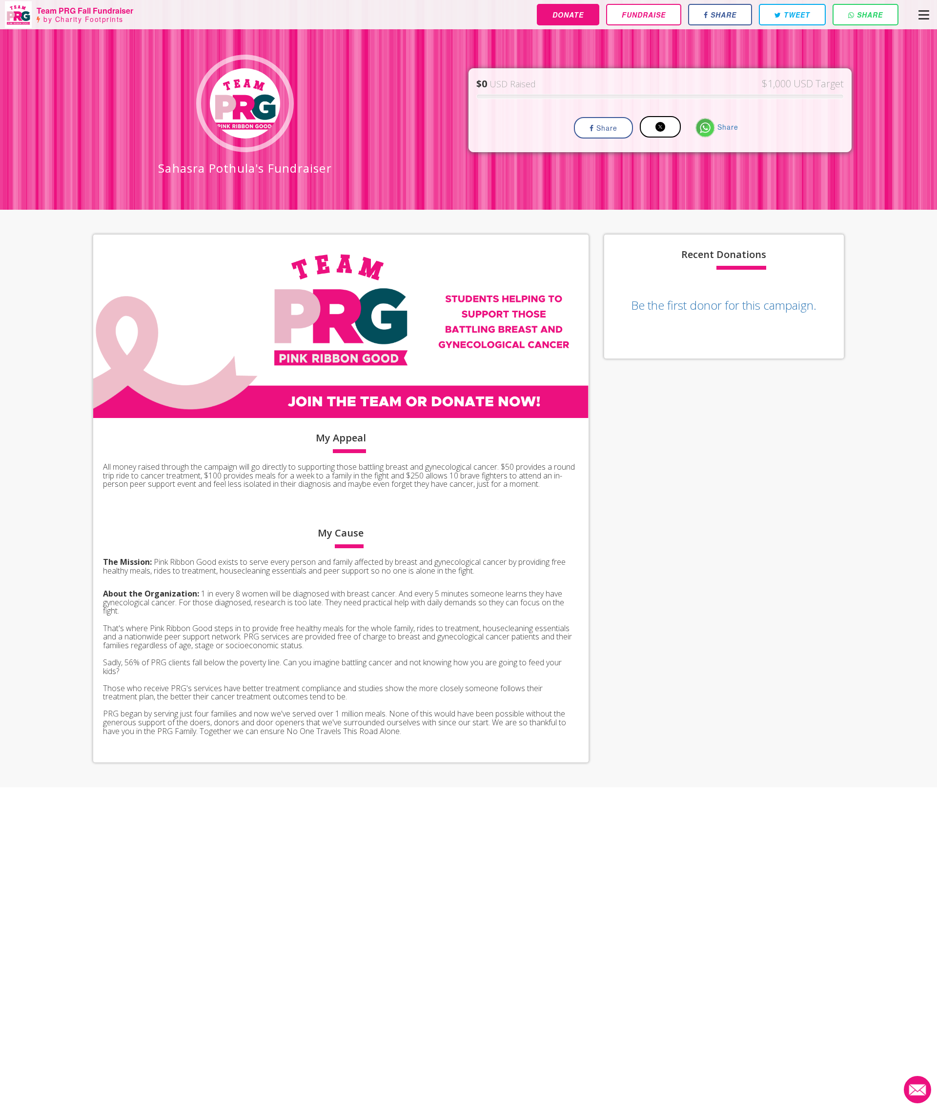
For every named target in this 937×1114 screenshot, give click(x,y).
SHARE (722, 15)
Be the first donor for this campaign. (723, 305)
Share (605, 128)
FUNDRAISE (644, 15)
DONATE (568, 15)
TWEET (795, 15)
